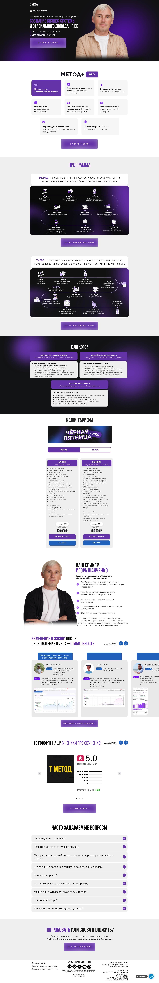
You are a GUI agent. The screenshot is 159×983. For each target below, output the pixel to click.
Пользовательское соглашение (44, 969)
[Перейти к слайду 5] (82, 798)
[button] (79, 242)
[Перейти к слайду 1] (76, 798)
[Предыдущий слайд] (39, 773)
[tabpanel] (79, 504)
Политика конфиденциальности (44, 966)
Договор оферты (38, 963)
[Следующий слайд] (119, 773)
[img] (69, 966)
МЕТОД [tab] (63, 450)
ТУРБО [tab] (95, 450)
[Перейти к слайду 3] (79, 798)
